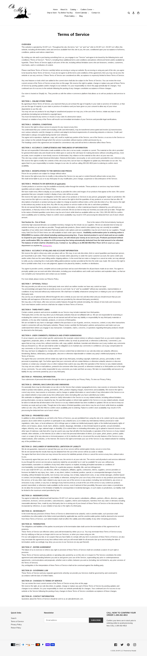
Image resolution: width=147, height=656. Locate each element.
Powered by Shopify (130, 651)
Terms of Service (17, 621)
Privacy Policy (16, 624)
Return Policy (16, 628)
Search (13, 618)
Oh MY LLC (119, 651)
